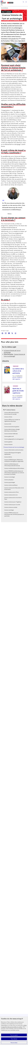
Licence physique (8, 479)
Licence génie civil (9, 436)
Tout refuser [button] (14, 1039)
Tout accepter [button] (14, 1035)
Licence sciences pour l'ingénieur (12, 502)
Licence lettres (8, 457)
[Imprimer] (2, 333)
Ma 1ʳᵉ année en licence (9, 409)
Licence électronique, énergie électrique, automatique (12, 430)
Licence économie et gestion (11, 426)
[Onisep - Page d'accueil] (10, 2)
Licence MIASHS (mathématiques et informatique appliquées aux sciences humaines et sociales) (14, 472)
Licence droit (7, 424)
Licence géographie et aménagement (14, 439)
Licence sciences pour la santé (12, 504)
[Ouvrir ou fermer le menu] (26, 2)
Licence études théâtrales (11, 433)
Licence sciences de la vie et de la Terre (13, 498)
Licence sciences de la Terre (11, 492)
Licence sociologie (9, 510)
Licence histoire (8, 444)
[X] (12, 333)
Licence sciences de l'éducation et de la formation (14, 488)
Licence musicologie (9, 477)
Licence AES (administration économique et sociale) (11, 413)
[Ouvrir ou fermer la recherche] (23, 2)
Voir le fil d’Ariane (4, 7)
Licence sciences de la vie (10, 495)
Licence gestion (8, 441)
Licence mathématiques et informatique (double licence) (12, 464)
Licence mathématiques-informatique (14, 468)
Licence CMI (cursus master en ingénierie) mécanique (12, 420)
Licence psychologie (9, 482)
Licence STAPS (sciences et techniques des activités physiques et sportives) (14, 514)
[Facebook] (15, 333)
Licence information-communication (13, 450)
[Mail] (5, 333)
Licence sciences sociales (10, 507)
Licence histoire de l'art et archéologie (14, 447)
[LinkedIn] (9, 333)
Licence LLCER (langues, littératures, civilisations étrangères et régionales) (13, 460)
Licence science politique (10, 485)
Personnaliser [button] (14, 1042)
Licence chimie (8, 417)
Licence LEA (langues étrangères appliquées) (12, 453)
